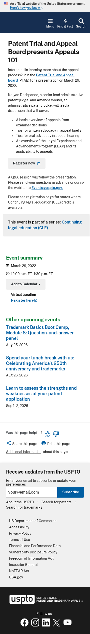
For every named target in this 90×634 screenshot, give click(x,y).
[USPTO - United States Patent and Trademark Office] (45, 602)
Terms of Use (19, 540)
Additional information (24, 452)
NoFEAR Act (19, 571)
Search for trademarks (24, 507)
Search (81, 26)
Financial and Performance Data (35, 546)
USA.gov (16, 577)
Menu (50, 26)
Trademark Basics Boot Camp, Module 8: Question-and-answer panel (40, 333)
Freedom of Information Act (31, 558)
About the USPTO (20, 502)
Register (22, 300)
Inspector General (23, 565)
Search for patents (57, 502)
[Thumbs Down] (56, 434)
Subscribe (70, 492)
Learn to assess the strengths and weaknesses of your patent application (41, 393)
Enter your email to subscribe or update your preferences (41, 482)
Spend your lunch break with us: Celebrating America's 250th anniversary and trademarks (40, 363)
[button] (21, 445)
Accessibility (19, 527)
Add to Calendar (25, 284)
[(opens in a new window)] (34, 625)
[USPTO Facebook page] (23, 625)
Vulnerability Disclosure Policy (33, 552)
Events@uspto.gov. (47, 188)
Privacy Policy (20, 533)
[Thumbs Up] (48, 434)
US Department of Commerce (32, 521)
